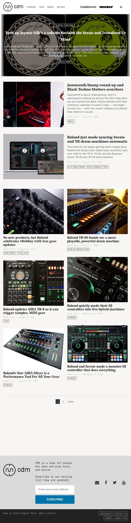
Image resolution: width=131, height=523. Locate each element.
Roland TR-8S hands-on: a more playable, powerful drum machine (93, 239)
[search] (121, 7)
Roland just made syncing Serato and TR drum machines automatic (97, 139)
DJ (69, 167)
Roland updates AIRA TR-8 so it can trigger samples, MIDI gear (30, 311)
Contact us (121, 513)
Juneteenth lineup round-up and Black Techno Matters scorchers (95, 87)
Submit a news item (116, 518)
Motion (61, 7)
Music (50, 7)
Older (71, 401)
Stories (31, 7)
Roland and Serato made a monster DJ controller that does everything (96, 368)
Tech (41, 7)
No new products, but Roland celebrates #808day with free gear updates (29, 241)
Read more (65, 61)
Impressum (105, 513)
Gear (75, 167)
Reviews (69, 25)
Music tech (85, 167)
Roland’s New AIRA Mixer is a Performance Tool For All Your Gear (31, 375)
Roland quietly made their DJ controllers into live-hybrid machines (96, 307)
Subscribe (55, 499)
